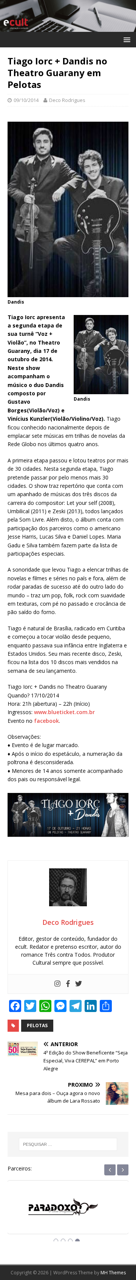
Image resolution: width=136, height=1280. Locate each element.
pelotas (37, 1025)
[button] (125, 39)
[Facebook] (68, 984)
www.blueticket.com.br (64, 712)
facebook (46, 720)
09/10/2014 (26, 100)
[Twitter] (78, 984)
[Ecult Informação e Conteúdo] (68, 27)
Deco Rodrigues (67, 100)
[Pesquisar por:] (68, 1144)
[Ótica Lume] (68, 1213)
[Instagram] (57, 984)
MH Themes (113, 1272)
